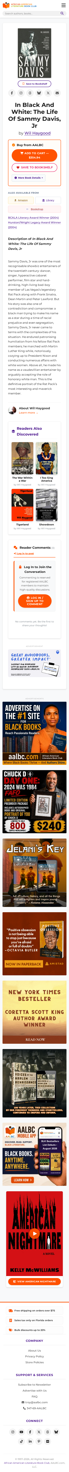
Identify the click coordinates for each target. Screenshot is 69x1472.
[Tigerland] (22, 506)
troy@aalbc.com (36, 1402)
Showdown (46, 524)
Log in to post (25, 553)
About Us (34, 1350)
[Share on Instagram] (20, 93)
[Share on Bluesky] (39, 93)
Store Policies (34, 1362)
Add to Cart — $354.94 (36, 155)
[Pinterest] (39, 1441)
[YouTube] (21, 1432)
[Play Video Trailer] (34, 1233)
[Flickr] (47, 1441)
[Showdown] (47, 506)
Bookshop (37, 209)
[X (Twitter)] (39, 1432)
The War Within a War (22, 479)
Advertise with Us (35, 1390)
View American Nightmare (36, 1281)
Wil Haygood (37, 133)
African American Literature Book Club (26, 1462)
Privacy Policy (34, 1356)
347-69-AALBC (36, 1408)
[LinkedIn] (30, 1441)
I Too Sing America (46, 479)
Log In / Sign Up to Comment (35, 601)
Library (50, 200)
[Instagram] (12, 1432)
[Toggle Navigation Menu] (63, 5)
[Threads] (47, 1432)
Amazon (23, 200)
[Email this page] (57, 93)
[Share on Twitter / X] (48, 93)
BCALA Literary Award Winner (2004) (33, 217)
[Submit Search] (61, 13)
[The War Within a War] (22, 459)
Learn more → (28, 412)
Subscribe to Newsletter (34, 1384)
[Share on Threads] (29, 93)
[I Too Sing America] (47, 459)
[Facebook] (30, 1432)
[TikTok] (21, 1441)
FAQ (34, 1396)
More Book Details (29, 177)
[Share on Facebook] (11, 93)
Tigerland (22, 524)
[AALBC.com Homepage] (20, 5)
